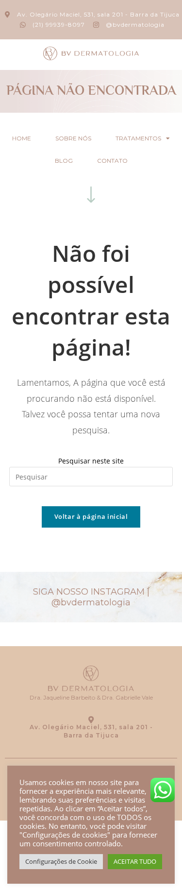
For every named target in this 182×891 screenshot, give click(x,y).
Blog (64, 160)
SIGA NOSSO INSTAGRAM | (91, 597)
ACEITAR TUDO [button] (135, 861)
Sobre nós (73, 138)
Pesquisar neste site (91, 460)
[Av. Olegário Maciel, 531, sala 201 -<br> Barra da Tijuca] (91, 719)
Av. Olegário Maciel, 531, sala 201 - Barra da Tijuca (91, 731)
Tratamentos (138, 138)
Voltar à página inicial (91, 516)
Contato (112, 160)
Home (21, 138)
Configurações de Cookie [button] (61, 861)
